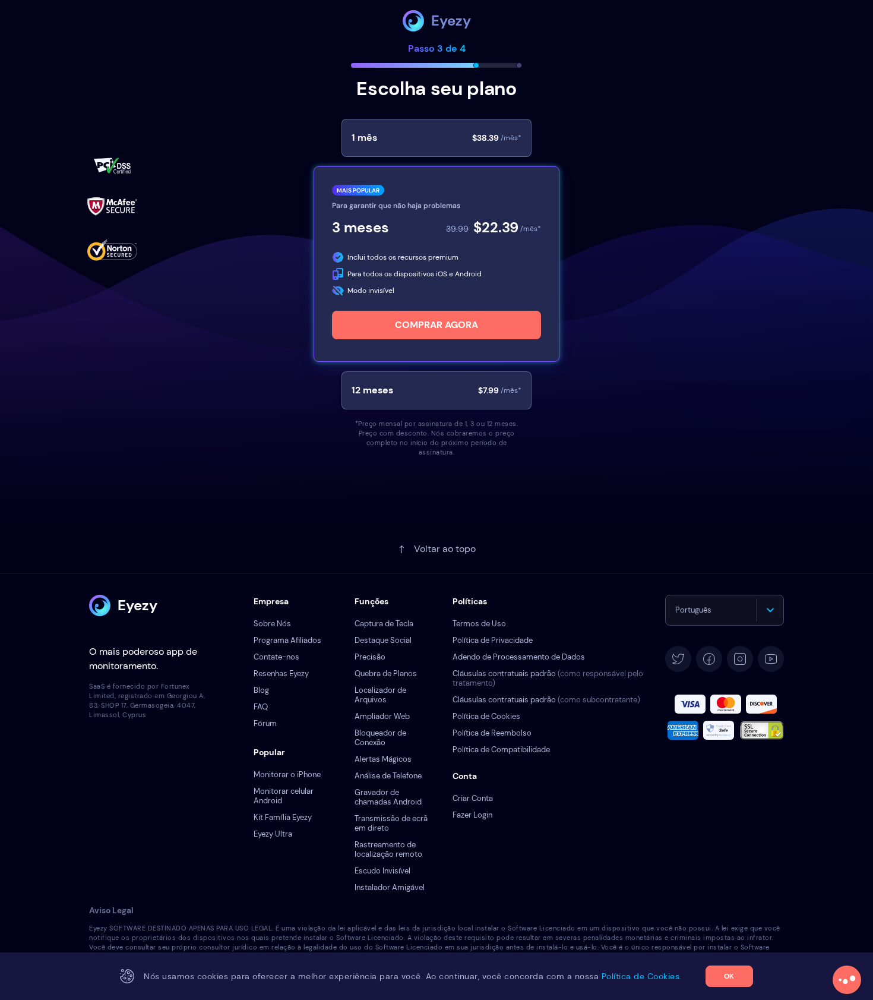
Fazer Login (472, 815)
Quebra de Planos (386, 673)
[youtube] (771, 659)
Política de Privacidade (493, 640)
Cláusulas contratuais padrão (548, 678)
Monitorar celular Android (284, 796)
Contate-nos (276, 657)
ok (729, 976)
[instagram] (740, 659)
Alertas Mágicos (383, 759)
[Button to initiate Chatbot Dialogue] (847, 980)
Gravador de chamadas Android (388, 797)
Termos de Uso (479, 624)
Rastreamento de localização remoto (388, 849)
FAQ (261, 707)
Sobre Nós (272, 624)
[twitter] (678, 659)
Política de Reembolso (492, 733)
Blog (261, 690)
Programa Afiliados (287, 640)
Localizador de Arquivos (380, 695)
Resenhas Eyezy (281, 673)
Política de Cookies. (642, 976)
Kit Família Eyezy (283, 817)
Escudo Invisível (382, 871)
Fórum (265, 723)
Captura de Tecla (384, 624)
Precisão (370, 657)
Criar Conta (473, 798)
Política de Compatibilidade (501, 750)
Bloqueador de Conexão (380, 737)
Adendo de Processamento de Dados (519, 657)
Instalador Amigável (390, 887)
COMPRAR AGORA (436, 324)
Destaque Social (383, 640)
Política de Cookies (486, 716)
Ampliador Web (382, 716)
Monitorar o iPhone (287, 774)
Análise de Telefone (388, 776)
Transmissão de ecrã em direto (391, 823)
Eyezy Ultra (273, 834)
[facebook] (709, 659)
